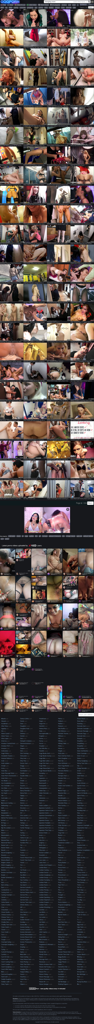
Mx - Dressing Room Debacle (55, 361)
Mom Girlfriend (62, 763)
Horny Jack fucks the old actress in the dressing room (81, 145)
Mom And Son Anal (64, 756)
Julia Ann (41, 840)
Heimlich (42, 726)
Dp (21, 778)
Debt (21, 731)
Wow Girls (80, 967)
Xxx (78, 979)
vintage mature (70, 536)
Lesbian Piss (43, 887)
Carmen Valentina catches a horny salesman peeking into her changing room (34, 302)
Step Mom (80, 818)
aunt (2, 539)
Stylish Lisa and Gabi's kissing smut (80, 47)
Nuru (59, 810)
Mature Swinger (43, 984)
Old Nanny (61, 823)
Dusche (22, 785)
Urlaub (79, 934)
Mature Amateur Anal (45, 964)
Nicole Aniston (62, 800)
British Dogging (5, 865)
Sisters (79, 758)
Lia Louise (42, 917)
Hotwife (41, 751)
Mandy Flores (43, 954)
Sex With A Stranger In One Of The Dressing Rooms (58, 400)
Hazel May (23, 979)
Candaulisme (5, 890)
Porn (59, 900)
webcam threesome (55, 536)
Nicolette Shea (62, 803)
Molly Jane (61, 753)
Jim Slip (41, 838)
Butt (2, 882)
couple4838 (38, 656)
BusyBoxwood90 (39, 670)
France (22, 852)
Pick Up (60, 877)
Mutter (60, 783)
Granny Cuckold (25, 929)
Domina (22, 768)
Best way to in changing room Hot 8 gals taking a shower (11, 322)
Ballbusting (4, 805)
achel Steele (62, 915)
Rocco (60, 942)
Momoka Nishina (63, 771)
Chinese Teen (5, 917)
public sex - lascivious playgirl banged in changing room (34, 322)
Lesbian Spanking (44, 897)
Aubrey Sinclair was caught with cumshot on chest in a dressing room (11, 27)
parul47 (68, 629)
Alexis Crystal (5, 733)
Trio (78, 910)
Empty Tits (23, 810)
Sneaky (79, 773)
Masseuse (42, 962)
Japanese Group (44, 820)
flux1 (21, 560)
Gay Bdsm (23, 875)
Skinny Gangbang (82, 761)
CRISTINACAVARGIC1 (55, 683)
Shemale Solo (81, 736)
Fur (21, 867)
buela (3, 718)
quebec (31, 536)
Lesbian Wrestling (44, 907)
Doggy (22, 766)
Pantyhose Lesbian (63, 843)
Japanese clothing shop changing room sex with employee (58, 86)
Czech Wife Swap (6, 969)
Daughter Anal (24, 728)
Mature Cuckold (44, 969)
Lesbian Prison (43, 892)
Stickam (79, 830)
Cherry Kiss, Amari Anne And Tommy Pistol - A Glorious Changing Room (81, 263)
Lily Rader (42, 922)
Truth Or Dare (81, 915)
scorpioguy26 (69, 697)
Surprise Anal (81, 845)
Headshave (42, 718)
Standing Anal (81, 810)
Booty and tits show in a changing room (34, 204)
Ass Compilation (6, 783)
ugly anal (79, 536)
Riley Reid (61, 939)
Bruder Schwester (6, 877)
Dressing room (4, 302)
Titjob (79, 895)
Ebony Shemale (25, 790)
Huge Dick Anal (44, 763)
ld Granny (61, 820)
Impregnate (42, 785)
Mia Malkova (62, 731)
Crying (3, 949)
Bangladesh (4, 813)
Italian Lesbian (43, 805)
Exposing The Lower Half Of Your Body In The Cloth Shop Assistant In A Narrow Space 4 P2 (11, 400)
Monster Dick (62, 778)
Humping (42, 773)
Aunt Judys (4, 798)
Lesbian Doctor (43, 872)
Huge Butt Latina (44, 761)
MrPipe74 (84, 601)
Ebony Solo (23, 793)
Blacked (3, 838)
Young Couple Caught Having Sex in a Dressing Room (81, 126)
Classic (3, 929)
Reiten (60, 927)
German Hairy (24, 890)
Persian (60, 870)
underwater (11, 536)
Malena (41, 947)
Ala (2, 731)
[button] (92, 2)
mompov (44, 536)
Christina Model (6, 919)
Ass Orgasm (5, 790)
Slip (78, 766)
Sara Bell (60, 972)
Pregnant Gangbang (64, 905)
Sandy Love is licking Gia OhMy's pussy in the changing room (11, 479)
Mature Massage (44, 977)
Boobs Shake (5, 848)
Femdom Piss (24, 843)
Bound (3, 850)
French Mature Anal (26, 857)
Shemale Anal (81, 726)
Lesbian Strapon (44, 902)
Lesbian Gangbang (44, 875)
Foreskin (22, 850)
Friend (22, 862)
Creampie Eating (6, 942)
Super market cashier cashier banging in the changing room (11, 361)
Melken (60, 723)
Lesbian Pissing (43, 890)
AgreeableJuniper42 (8, 601)
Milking (60, 741)
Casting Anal (5, 892)
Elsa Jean (23, 808)
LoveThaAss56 (54, 601)
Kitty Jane (42, 850)
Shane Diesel (81, 718)
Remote (60, 929)
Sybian (79, 852)
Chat (2, 907)
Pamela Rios (62, 840)
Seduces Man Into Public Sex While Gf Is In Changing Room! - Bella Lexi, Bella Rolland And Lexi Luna (58, 27)
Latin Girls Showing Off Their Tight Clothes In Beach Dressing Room (34, 47)
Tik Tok (79, 887)
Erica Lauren (24, 815)
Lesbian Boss (43, 867)
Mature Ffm (42, 972)
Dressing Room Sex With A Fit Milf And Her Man (11, 440)
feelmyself (42, 783)
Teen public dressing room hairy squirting (34, 224)
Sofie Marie (80, 776)
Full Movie (23, 870)
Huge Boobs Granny (45, 756)
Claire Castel (5, 927)
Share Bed (80, 721)
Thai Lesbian (81, 877)
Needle (60, 795)
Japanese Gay (43, 818)
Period (60, 865)
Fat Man (22, 835)
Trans (79, 905)
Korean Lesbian (44, 852)
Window (79, 964)
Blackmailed (5, 835)
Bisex (2, 830)
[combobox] (65, 1)
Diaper (22, 746)
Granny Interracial (25, 932)
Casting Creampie (6, 895)
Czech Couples (5, 964)
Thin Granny (80, 882)
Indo (40, 795)
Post (4, 5)
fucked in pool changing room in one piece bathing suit (34, 165)
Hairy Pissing (24, 962)
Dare (21, 723)
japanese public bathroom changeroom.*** (34, 361)
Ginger (22, 917)
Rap (59, 917)
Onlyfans (61, 830)
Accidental (4, 723)
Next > (91, 7)
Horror (41, 743)
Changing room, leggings (30, 86)
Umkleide (80, 932)
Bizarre (3, 833)
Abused (3, 721)
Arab (2, 761)
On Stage (61, 828)
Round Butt (61, 947)
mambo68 (53, 629)
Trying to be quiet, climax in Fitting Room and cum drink (58, 302)
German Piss (24, 895)
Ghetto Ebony (24, 905)
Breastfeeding (5, 857)
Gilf (21, 907)
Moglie (60, 751)
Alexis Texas (5, 736)
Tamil (79, 865)
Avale (3, 800)
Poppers (60, 897)
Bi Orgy (3, 823)
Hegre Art (42, 723)
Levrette (41, 910)
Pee (59, 855)
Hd (21, 982)
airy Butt (23, 954)
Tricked (79, 907)
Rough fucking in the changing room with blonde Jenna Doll (34, 243)
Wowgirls (80, 969)
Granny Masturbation (26, 934)
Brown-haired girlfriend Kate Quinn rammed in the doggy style (81, 106)
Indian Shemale (43, 793)
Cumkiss (3, 954)
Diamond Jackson (25, 743)
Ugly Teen (80, 927)
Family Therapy (24, 828)
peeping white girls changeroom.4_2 (34, 283)
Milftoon (60, 736)
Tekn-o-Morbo (70, 601)
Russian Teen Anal (63, 954)
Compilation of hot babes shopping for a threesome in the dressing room (81, 184)
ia (78, 984)
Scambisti (61, 974)
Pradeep (38, 683)
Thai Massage (81, 880)
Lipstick (41, 924)
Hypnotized (42, 781)
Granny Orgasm (25, 939)
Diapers (22, 748)
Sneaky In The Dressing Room (78, 86)
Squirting (79, 803)
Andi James (4, 751)
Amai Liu (4, 741)
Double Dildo (24, 776)
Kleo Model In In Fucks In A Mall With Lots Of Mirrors (11, 498)
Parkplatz (61, 848)
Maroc (41, 957)
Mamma (41, 949)
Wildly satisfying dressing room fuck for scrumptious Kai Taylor (58, 420)
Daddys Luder (5, 982)
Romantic (61, 944)
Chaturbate (4, 910)
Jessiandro (6, 656)
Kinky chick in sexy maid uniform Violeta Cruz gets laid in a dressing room (58, 381)
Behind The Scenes (7, 818)
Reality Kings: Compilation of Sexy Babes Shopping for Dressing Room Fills (81, 361)
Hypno (41, 776)
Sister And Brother (82, 751)
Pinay (59, 882)
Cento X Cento (5, 905)
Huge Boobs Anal (44, 753)
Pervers (60, 872)
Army (2, 768)
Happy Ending (24, 972)
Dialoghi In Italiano (26, 741)
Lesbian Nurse (43, 885)
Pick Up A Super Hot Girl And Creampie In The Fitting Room (58, 479)
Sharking (79, 723)
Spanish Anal (81, 785)
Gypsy (22, 952)
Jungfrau (41, 843)
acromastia (43, 939)
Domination (23, 771)
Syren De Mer (81, 857)
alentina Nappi (82, 937)
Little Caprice (43, 932)
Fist (21, 845)
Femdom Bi (23, 840)
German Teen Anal (25, 902)
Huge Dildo (42, 766)
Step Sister (80, 820)
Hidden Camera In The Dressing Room (58, 204)
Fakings (22, 823)
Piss (59, 890)
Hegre (41, 721)
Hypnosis (42, 778)
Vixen (78, 952)
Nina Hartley (62, 805)
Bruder (3, 875)
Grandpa (22, 922)
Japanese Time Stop (45, 830)
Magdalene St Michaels (46, 944)
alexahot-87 (22, 601)
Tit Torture (80, 892)
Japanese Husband (44, 825)
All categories (56, 5)
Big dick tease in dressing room (9, 106)
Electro (22, 803)
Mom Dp (60, 761)
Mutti (59, 788)
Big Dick (3, 825)
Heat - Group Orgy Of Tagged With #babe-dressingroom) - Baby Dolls (81, 322)
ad (2, 972)
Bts (2, 880)
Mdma (60, 718)
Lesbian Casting (44, 870)
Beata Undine (5, 815)
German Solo (24, 900)
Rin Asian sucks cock (29, 498)
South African (81, 783)
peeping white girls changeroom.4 (33, 106)
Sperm (79, 788)
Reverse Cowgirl (63, 934)
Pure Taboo (61, 910)
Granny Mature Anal (26, 937)
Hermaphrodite (43, 733)
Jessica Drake (43, 833)
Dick (21, 751)
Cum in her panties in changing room (34, 341)
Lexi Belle (42, 912)
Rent (59, 932)
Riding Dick (61, 937)
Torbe (79, 902)
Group (22, 949)
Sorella (79, 781)
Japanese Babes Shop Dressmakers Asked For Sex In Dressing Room (11, 126)
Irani (40, 803)
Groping (22, 947)
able (79, 860)
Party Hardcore (62, 850)
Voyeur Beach (81, 954)
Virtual (79, 947)
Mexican (60, 726)
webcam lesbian (88, 536)
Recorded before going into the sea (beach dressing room (11, 145)
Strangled (80, 838)
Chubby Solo (5, 922)
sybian (7, 539)
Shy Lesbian (80, 748)
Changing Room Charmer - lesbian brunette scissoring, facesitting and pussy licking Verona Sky (81, 341)
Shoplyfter (80, 746)
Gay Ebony (23, 882)
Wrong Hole (80, 972)
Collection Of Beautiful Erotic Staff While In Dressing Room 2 (34, 381)
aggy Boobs (62, 957)
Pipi (59, 887)
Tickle (79, 885)
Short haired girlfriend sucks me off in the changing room (34, 420)
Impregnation (43, 788)
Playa (59, 892)
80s (36, 536)
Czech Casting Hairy (7, 962)
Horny (41, 741)
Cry (2, 947)
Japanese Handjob (44, 823)
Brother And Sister (6, 872)
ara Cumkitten (43, 857)
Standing (79, 808)
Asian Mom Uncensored (8, 776)
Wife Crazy (80, 962)
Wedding (79, 959)
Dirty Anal (23, 758)
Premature (61, 907)
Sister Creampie (81, 753)
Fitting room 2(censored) (30, 479)
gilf (40, 536)
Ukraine (79, 929)
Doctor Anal (24, 763)
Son (78, 778)
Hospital (41, 746)
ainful (60, 835)
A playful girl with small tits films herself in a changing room (34, 126)
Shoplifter (80, 741)
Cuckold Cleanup (6, 952)
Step (78, 813)
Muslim (60, 781)
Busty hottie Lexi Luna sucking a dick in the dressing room (81, 204)
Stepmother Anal (82, 828)
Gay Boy (22, 877)
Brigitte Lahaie (5, 862)
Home (41, 738)
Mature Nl (42, 982)
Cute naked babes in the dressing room (58, 126)
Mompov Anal (62, 776)
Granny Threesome (26, 942)
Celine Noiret (5, 902)
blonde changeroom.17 (76, 27)
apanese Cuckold (44, 808)
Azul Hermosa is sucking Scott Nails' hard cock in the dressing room (11, 243)
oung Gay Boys (82, 982)
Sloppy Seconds (82, 768)
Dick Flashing (24, 753)
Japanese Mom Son (45, 828)
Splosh (79, 800)
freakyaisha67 (70, 711)
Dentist (22, 736)
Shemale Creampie (82, 728)
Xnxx (78, 977)
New (90, 4)
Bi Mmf (3, 820)
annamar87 (22, 711)
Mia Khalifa (61, 728)
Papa (59, 845)
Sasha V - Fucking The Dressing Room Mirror (11, 224)
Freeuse (22, 855)
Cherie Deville (5, 912)
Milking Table (62, 743)
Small (79, 771)
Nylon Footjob (62, 815)
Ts (78, 917)
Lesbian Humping (44, 880)
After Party (4, 726)
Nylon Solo (61, 818)
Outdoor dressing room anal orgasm (10, 47)
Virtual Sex (80, 949)
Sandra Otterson (63, 969)
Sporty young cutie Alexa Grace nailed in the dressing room (11, 67)
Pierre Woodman (63, 880)
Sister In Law (81, 756)
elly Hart (42, 845)
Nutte (60, 813)
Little (40, 929)
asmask (23, 872)
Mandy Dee (42, 952)
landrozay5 (85, 629)
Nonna (60, 808)
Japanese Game (44, 813)
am (2, 887)
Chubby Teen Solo (6, 924)
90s (63, 536)
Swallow (79, 848)
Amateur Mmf (5, 746)
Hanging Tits (24, 969)
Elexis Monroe (24, 805)
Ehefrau (22, 800)
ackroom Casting (6, 803)
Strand (79, 835)
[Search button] (89, 1)
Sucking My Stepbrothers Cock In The (10, 283)
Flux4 (21, 670)
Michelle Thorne (63, 733)
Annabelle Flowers (6, 756)
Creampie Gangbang (7, 944)
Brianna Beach (5, 860)
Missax (60, 748)
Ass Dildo (4, 788)
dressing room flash (52, 263)
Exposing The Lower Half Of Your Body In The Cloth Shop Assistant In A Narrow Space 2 (11, 341)
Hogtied (41, 736)
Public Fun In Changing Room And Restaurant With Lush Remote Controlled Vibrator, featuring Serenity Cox (58, 67)
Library (41, 919)
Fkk (21, 848)
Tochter (79, 897)
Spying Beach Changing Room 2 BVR (57, 145)
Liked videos (32, 5)
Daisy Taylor (5, 984)
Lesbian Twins (43, 905)
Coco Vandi (4, 932)
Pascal (60, 852)
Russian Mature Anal (64, 952)
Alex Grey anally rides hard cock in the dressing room (34, 67)
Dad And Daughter (7, 974)
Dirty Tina (23, 761)
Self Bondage (62, 982)
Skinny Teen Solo (82, 763)
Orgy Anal (61, 833)
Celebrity (4, 900)
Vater (78, 939)
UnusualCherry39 (39, 629)
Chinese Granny (6, 915)
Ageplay (3, 728)
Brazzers (3, 855)
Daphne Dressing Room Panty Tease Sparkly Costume (58, 243)
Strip (78, 843)
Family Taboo (24, 825)
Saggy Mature (62, 962)
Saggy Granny (62, 959)
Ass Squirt (4, 793)
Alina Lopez (4, 738)
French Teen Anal (25, 860)
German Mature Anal (26, 892)
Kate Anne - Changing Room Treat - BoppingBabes (11, 420)
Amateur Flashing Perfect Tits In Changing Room (81, 479)
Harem (22, 974)
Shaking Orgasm (63, 984)
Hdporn (22, 984)
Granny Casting (24, 927)
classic (19, 536)
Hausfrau (23, 977)
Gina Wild (23, 915)
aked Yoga (62, 790)
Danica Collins (24, 718)
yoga (26, 536)
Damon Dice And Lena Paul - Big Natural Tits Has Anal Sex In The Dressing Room (58, 106)
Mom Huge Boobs (63, 766)
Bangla (3, 810)
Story (78, 833)
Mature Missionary (44, 979)
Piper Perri (61, 885)
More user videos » (86, 714)
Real (59, 919)
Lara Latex (42, 860)
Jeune (41, 835)
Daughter (23, 726)
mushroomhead (70, 574)
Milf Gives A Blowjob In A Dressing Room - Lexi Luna (81, 420)
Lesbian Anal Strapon (45, 865)
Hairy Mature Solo (25, 959)
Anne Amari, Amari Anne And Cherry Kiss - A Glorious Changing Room (34, 263)
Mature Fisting (43, 974)
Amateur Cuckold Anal (8, 743)
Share (11, 5)
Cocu (2, 934)
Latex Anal (42, 862)
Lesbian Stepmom (44, 900)
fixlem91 (84, 574)
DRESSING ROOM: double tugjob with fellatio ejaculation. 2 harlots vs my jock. (58, 224)
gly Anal (80, 924)
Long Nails (42, 937)
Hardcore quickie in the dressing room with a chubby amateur (81, 224)
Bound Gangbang (6, 852)
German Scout (24, 897)
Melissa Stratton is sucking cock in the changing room (81, 400)
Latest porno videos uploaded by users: (22, 545)
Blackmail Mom (6, 843)
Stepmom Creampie (83, 825)
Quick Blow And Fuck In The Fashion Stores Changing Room (11, 86)
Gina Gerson (24, 912)
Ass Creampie (5, 785)
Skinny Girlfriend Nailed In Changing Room (34, 440)
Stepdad (79, 823)
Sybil (78, 855)
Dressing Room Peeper (6, 165)
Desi (21, 738)
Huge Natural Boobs (45, 771)
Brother (3, 870)
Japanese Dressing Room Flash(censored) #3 (11, 263)
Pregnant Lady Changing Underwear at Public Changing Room (81, 67)
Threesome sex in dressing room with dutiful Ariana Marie (11, 381)
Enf (21, 813)
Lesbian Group (43, 877)
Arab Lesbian (5, 763)
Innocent (41, 800)
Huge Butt (42, 758)
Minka (60, 746)
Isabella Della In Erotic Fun (77, 302)
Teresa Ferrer (81, 872)
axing (79, 957)
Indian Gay (42, 790)
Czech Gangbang (6, 967)
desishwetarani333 (55, 711)
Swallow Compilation (83, 850)
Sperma (79, 798)
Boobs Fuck (4, 845)
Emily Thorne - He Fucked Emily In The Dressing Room (58, 47)
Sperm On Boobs (82, 793)
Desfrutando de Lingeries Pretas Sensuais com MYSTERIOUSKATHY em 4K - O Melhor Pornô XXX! (11, 204)
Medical (60, 721)
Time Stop (80, 890)
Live (40, 934)
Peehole (60, 857)
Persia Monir (62, 867)
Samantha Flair (62, 967)
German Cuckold (25, 887)
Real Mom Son (62, 922)
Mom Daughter (62, 758)
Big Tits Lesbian (6, 828)
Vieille (79, 944)
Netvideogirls (62, 798)
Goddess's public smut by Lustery (79, 440)
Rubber (60, 949)
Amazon (3, 748)
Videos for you (21, 5)
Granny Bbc (23, 924)
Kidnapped (42, 848)
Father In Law (24, 838)
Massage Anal (43, 959)
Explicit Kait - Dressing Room (55, 283)
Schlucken (61, 977)
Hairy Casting (24, 957)
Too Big (79, 900)
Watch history (45, 5)
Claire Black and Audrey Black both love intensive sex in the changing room (81, 498)
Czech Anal (4, 959)
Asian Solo (4, 778)
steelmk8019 (53, 574)
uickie (60, 912)
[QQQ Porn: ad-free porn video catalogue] (10, 1)
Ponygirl (60, 895)
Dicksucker (23, 756)
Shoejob (79, 738)
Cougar (3, 939)
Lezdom (41, 915)
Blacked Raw (5, 840)
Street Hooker (81, 840)
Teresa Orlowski (82, 875)
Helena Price (43, 728)
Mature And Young (44, 967)
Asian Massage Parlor (7, 773)
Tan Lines (80, 867)
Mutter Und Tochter (64, 785)
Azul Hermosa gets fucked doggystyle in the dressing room (58, 440)
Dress (22, 783)
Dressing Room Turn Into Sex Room (80, 283)
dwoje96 (22, 656)
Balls (2, 808)
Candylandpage (7, 574)
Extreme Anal (24, 818)
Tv (78, 919)
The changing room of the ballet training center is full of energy (58, 341)
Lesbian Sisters (43, 895)
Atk (2, 795)
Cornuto (3, 937)
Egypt (22, 798)
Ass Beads (4, 781)
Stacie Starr (80, 805)
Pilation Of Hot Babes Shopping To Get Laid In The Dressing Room (11, 184)
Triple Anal (80, 912)
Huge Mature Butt (44, 768)
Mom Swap (61, 768)
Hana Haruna (24, 967)
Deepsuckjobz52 (39, 601)
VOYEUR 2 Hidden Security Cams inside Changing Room (34, 145)
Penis (59, 860)
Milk (59, 738)
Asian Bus (4, 771)
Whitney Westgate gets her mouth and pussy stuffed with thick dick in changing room (81, 459)
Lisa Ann (41, 927)
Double (22, 773)
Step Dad (80, 815)
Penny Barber (62, 862)
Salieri (60, 964)
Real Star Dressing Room (77, 165)
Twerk (79, 922)
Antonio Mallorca (6, 758)
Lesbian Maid (43, 882)
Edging (22, 795)
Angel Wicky (5, 753)
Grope (22, 944)
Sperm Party (80, 795)
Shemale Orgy (81, 733)
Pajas (59, 838)
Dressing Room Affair (29, 459)
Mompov (60, 773)
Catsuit (3, 897)
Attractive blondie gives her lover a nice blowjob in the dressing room (34, 400)
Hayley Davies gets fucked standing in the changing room (58, 498)
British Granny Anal (7, 867)
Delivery (22, 733)
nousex (21, 574)
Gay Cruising (24, 880)
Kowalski (42, 855)
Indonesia (42, 798)
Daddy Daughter (6, 979)
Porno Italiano (62, 902)
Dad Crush (4, 977)
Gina (21, 910)
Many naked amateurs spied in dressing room (34, 184)
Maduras (41, 942)
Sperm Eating (81, 790)
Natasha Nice (62, 793)
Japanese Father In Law (46, 810)
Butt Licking (4, 885)
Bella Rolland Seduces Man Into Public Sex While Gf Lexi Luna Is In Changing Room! (11, 459)
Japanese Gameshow (45, 815)
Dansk (22, 721)
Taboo (79, 862)
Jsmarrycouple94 (39, 574)
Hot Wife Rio (43, 748)
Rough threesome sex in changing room (58, 165)
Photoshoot (61, 875)
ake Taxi (23, 820)
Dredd (22, 781)
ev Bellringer (81, 974)
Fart (21, 830)
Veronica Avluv (81, 942)
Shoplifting (80, 743)
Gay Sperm (23, 885)
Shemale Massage (82, 731)
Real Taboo (61, 924)
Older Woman (62, 825)
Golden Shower (24, 919)
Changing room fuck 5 (53, 322)
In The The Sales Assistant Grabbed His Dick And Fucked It (34, 27)
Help (40, 731)
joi (22, 536)
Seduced (60, 979)
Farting (22, 833)
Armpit (3, 766)
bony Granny (24, 788)
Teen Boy (80, 870)
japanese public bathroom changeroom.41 (58, 459)
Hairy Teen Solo (25, 964)
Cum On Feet (5, 957)
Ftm (21, 865)
